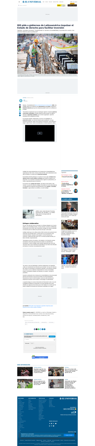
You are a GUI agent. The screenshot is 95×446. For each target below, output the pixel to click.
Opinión (63, 172)
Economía (20, 419)
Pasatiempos (41, 415)
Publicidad (49, 440)
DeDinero (40, 411)
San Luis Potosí (52, 406)
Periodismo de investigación (21, 404)
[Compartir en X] (20, 107)
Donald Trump (21, 411)
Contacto (52, 441)
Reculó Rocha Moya (67, 176)
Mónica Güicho (64, 181)
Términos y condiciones (45, 441)
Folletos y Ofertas (42, 401)
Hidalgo (50, 403)
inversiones (51, 322)
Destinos (30, 405)
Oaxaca (50, 401)
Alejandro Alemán (65, 189)
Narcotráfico (20, 415)
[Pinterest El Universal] (51, 426)
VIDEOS (46, 1)
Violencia (44, 440)
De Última (30, 403)
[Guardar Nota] (20, 115)
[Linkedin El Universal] (53, 426)
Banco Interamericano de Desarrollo (32, 322)
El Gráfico (41, 409)
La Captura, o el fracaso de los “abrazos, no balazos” (67, 192)
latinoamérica (44, 322)
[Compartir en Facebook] (20, 105)
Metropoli (20, 413)
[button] (72, 5)
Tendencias (20, 426)
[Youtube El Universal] (56, 424)
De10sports (41, 410)
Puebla (50, 402)
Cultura (19, 423)
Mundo (19, 410)
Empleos (40, 403)
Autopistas (30, 406)
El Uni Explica (21, 406)
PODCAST (50, 1)
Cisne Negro (30, 409)
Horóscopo (41, 417)
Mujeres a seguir (21, 402)
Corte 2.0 (20, 401)
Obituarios (41, 405)
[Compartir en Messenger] (20, 111)
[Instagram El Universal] (49, 426)
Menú (19, 431)
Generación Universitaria (41, 407)
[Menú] (19, 2)
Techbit (19, 430)
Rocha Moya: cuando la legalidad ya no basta (67, 185)
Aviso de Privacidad (55, 440)
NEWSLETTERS (55, 1)
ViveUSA (40, 413)
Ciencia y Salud (21, 427)
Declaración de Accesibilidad (69, 440)
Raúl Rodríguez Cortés (66, 175)
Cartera (24, 97)
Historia (61, 440)
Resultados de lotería (41, 419)
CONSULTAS (61, 1)
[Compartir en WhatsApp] (20, 109)
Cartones (20, 418)
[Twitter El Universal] (53, 424)
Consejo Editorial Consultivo (30, 440)
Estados (19, 414)
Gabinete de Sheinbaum (20, 408)
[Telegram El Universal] (49, 424)
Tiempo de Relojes (32, 407)
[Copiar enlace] (20, 113)
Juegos (40, 414)
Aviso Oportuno (42, 402)
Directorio (22, 440)
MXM (43, 1)
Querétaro (51, 405)
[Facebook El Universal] (51, 424)
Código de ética (39, 440)
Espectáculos (20, 422)
